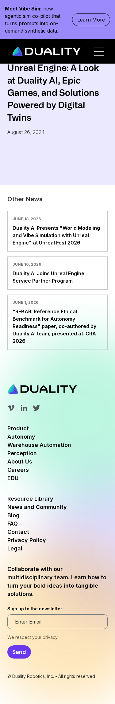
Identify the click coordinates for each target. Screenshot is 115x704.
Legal (14, 548)
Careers (18, 470)
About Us (19, 461)
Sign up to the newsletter (34, 608)
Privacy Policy (26, 540)
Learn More (91, 20)
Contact (18, 532)
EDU (13, 478)
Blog (13, 515)
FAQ (12, 523)
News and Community (37, 507)
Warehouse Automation (39, 445)
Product (18, 428)
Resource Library (30, 498)
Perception (22, 453)
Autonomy (21, 436)
